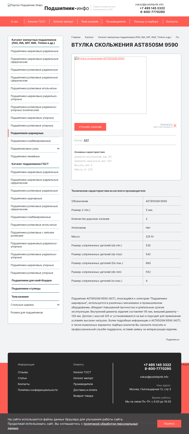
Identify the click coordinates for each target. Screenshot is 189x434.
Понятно (169, 423)
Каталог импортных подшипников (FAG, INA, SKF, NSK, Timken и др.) (134, 37)
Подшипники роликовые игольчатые (34, 88)
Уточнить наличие (90, 126)
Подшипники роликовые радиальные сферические (34, 79)
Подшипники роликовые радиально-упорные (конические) (34, 108)
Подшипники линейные (25, 156)
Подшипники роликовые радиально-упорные (34, 256)
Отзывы (23, 372)
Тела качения (89, 21)
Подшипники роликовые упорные (32, 125)
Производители (116, 21)
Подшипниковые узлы (25, 148)
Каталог (89, 37)
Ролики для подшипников (27, 312)
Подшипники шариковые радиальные (34, 51)
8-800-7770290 (152, 12)
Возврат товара (83, 395)
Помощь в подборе (146, 21)
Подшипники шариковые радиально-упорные (34, 97)
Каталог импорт (63, 21)
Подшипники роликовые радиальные (34, 69)
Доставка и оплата (85, 389)
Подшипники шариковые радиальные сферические (34, 60)
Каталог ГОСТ (36, 21)
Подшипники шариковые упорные (32, 117)
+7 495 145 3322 (152, 8)
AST (86, 140)
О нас (14, 21)
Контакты (172, 21)
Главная (75, 37)
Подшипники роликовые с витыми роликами (32, 234)
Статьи (22, 378)
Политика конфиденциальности (38, 389)
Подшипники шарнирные (27, 133)
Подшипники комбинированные (31, 140)
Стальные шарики (22, 304)
